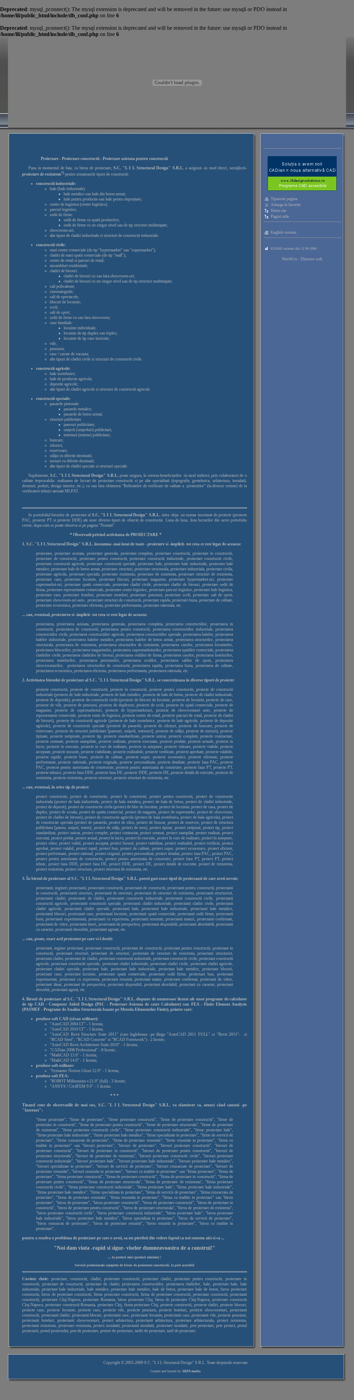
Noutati (107, 525)
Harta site (278, 210)
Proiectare (49, 158)
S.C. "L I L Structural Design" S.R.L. (122, 680)
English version (283, 232)
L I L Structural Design (173, 1362)
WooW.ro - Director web (302, 259)
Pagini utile (280, 216)
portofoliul (41, 514)
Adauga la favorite (286, 204)
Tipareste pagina (284, 198)
